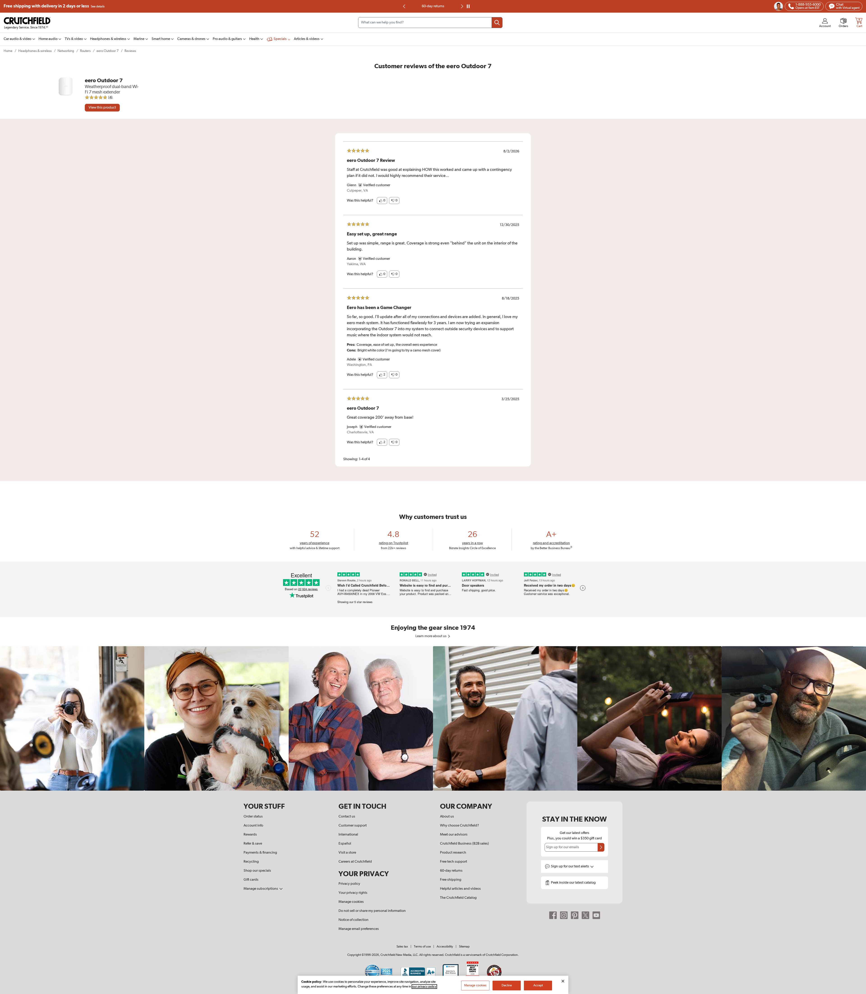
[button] (382, 200)
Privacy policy (349, 884)
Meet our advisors (454, 834)
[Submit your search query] (497, 22)
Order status (253, 816)
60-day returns (451, 871)
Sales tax (402, 946)
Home (8, 51)
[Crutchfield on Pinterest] (574, 915)
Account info (253, 825)
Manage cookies (351, 902)
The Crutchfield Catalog (458, 898)
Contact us (347, 816)
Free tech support (453, 862)
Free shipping (54, 6)
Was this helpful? (360, 200)
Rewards (250, 834)
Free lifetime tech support (433, 6)
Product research (453, 853)
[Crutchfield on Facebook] (552, 915)
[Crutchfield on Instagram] (563, 915)
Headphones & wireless (35, 51)
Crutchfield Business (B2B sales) (464, 843)
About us (447, 816)
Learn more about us (431, 636)
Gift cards (251, 880)
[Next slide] (461, 6)
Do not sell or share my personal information (372, 911)
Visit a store (347, 853)
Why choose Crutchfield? (459, 825)
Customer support (353, 825)
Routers (85, 51)
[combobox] (430, 22)
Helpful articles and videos (460, 889)
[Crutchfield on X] (585, 915)
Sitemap (464, 946)
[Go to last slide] (404, 6)
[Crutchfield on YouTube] (596, 915)
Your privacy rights (353, 893)
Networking (66, 51)
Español (345, 843)
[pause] (468, 6)
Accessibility (445, 946)
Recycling (251, 862)
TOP (857, 991)
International (348, 834)
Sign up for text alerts (570, 866)
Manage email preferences (359, 929)
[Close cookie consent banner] (563, 981)
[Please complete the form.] (601, 847)
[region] (433, 718)
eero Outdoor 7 (108, 51)
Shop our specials (257, 871)
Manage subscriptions (261, 889)
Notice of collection (354, 920)
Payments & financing (260, 853)
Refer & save (253, 843)
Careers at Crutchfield (355, 862)
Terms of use (422, 946)
